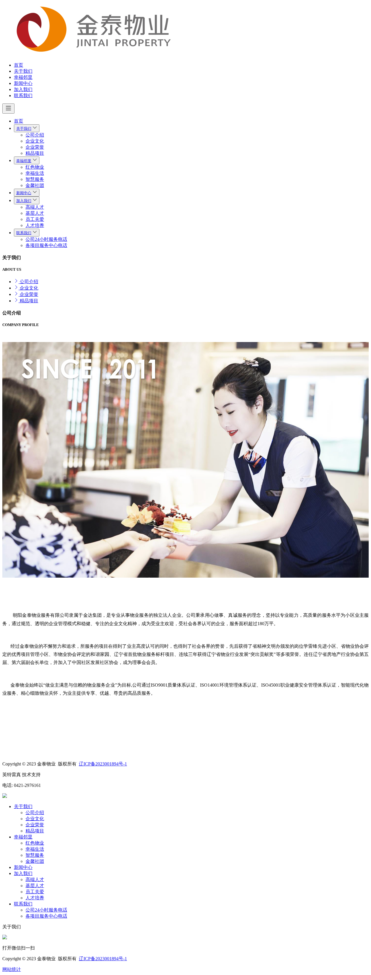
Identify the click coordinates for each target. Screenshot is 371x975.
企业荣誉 (35, 147)
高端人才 (35, 207)
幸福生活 (35, 173)
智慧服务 (35, 179)
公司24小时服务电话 (46, 239)
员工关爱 (35, 219)
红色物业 (35, 167)
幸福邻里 (23, 77)
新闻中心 (23, 83)
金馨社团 (35, 185)
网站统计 (11, 969)
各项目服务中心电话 (46, 245)
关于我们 (23, 71)
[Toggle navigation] (8, 108)
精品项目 (35, 153)
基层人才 (35, 213)
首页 (18, 65)
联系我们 (23, 95)
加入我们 (23, 89)
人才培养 (35, 225)
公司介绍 (35, 134)
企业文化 (35, 141)
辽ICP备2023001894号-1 (103, 763)
